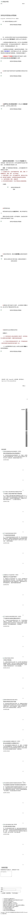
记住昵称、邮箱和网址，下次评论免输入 (9, 893)
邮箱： (2, 889)
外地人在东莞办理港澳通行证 (9, 910)
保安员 (17, 18)
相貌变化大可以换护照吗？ (10, 576)
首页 (1, 3)
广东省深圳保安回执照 (9, 535)
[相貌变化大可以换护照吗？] (9, 574)
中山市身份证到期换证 (7, 909)
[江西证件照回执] (7, 658)
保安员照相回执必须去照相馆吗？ (12, 453)
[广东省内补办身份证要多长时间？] (10, 616)
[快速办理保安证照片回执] (9, 699)
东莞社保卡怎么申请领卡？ (8, 901)
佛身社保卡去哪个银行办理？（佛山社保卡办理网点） (14, 905)
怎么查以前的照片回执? (9, 826)
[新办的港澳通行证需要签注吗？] (10, 741)
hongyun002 (3, 18)
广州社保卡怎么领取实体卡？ (9, 898)
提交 (2, 894)
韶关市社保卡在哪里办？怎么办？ (10, 902)
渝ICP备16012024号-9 (19, 912)
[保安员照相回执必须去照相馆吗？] (10, 451)
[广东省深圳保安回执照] (8, 533)
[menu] (26, 1)
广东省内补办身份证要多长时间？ (12, 618)
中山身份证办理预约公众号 (8, 907)
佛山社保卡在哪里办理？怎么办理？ (10, 903)
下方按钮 (8, 56)
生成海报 (23, 409)
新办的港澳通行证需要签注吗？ (11, 743)
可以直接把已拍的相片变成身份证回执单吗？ (15, 784)
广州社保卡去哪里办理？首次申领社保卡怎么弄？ (13, 900)
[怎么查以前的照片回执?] (8, 824)
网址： (2, 891)
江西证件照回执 (7, 660)
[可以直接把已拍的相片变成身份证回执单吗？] (13, 782)
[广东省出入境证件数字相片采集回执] (11, 491)
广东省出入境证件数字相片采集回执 (12, 493)
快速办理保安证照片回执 (9, 701)
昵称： (2, 888)
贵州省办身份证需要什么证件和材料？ (11, 906)
